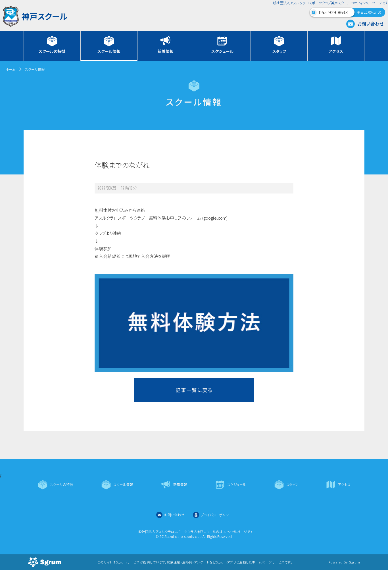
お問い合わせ (370, 23)
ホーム (10, 69)
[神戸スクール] (35, 25)
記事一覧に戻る (194, 390)
